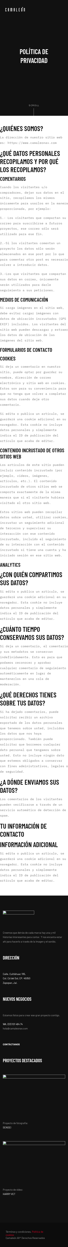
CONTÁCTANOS (11, 1044)
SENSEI (7, 1127)
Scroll (34, 105)
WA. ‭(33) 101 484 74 (13, 1024)
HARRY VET (9, 1194)
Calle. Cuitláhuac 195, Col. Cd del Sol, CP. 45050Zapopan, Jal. (16, 978)
